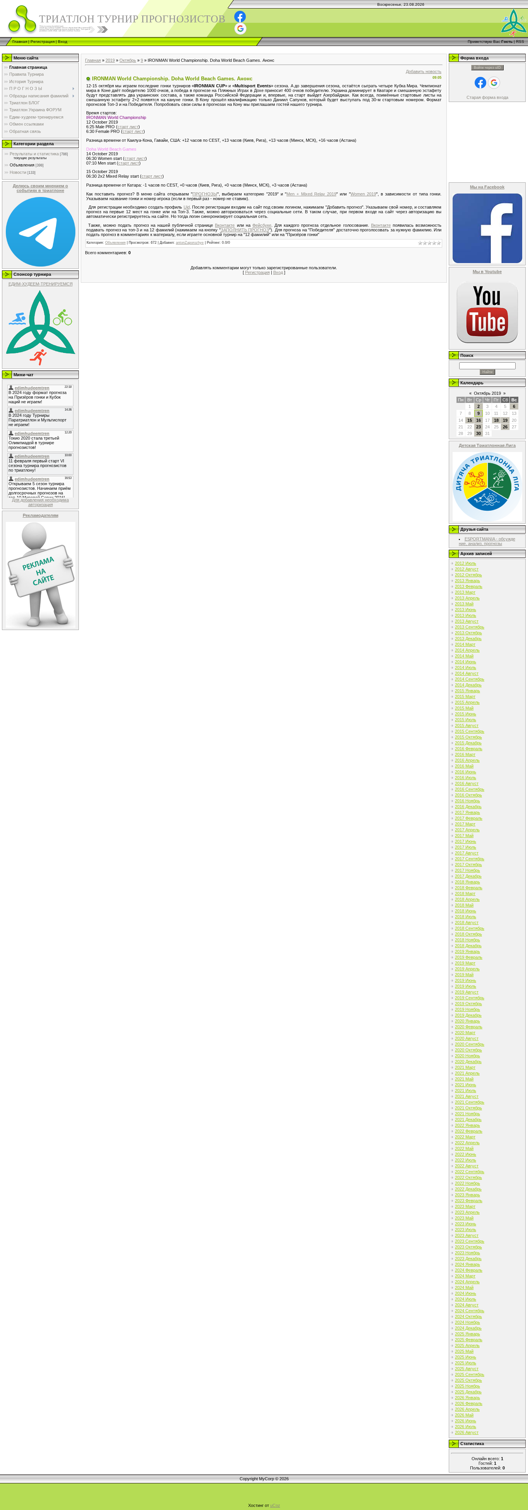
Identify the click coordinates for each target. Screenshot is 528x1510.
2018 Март (465, 893)
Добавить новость (423, 71)
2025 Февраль (468, 1339)
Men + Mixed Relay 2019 (311, 194)
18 (496, 420)
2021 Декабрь (468, 1119)
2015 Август (467, 725)
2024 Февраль (468, 1270)
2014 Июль (465, 667)
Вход (62, 41)
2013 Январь (467, 580)
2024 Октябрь (468, 1316)
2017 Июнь (465, 841)
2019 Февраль (468, 957)
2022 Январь (467, 1125)
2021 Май (464, 1079)
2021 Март (465, 1067)
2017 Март (465, 824)
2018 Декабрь (468, 945)
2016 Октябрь (468, 795)
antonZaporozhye (190, 243)
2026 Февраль (468, 1403)
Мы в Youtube (487, 271)
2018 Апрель (467, 899)
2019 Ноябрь (467, 1009)
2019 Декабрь (468, 1015)
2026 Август (467, 1432)
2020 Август (467, 1038)
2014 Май (464, 656)
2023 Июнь (465, 1223)
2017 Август (467, 853)
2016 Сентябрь (469, 789)
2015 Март (465, 696)
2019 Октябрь (468, 1003)
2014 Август (467, 673)
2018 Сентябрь (469, 928)
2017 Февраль (468, 818)
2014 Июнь (465, 661)
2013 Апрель (467, 598)
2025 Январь (467, 1334)
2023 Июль (465, 1229)
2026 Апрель (467, 1409)
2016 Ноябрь (467, 800)
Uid (187, 207)
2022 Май (464, 1148)
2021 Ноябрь (467, 1113)
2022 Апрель (467, 1142)
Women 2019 (363, 194)
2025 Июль (465, 1363)
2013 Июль (465, 615)
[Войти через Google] (240, 28)
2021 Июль (465, 1090)
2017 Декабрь (468, 876)
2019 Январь (467, 951)
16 (478, 420)
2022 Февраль (468, 1131)
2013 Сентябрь (469, 627)
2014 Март (465, 644)
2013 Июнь (465, 609)
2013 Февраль (468, 586)
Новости (18, 172)
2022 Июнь (465, 1154)
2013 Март (465, 592)
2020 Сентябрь (469, 1044)
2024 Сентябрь (469, 1310)
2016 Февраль (468, 748)
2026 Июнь (465, 1420)
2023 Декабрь (468, 1258)
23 (478, 427)
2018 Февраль (468, 887)
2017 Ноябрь (467, 870)
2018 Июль (465, 916)
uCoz (275, 1505)
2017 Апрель (467, 829)
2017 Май (464, 835)
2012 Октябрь (468, 574)
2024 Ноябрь (467, 1322)
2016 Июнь (465, 771)
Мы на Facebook (487, 187)
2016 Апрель (467, 760)
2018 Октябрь (468, 934)
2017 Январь (467, 812)
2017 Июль (465, 847)
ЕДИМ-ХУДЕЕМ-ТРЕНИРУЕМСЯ (41, 284)
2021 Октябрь (468, 1108)
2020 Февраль (468, 1026)
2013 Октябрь (468, 632)
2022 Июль (465, 1160)
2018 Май (464, 905)
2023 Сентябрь (469, 1241)
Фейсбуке (261, 225)
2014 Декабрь (468, 685)
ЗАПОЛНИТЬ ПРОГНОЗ (245, 230)
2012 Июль (465, 563)
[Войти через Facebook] (240, 16)
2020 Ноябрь (467, 1055)
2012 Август (467, 569)
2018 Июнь (465, 911)
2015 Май (464, 708)
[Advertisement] (140, 49)
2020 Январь (467, 1021)
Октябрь (127, 60)
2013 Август (467, 621)
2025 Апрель (467, 1345)
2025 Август (467, 1368)
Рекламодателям (40, 515)
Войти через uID (487, 68)
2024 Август (467, 1305)
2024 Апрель (467, 1281)
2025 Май (464, 1351)
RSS (520, 41)
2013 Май (464, 603)
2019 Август (467, 992)
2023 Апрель (467, 1212)
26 (505, 427)
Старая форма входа (487, 97)
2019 (110, 60)
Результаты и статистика (34, 153)
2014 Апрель (467, 650)
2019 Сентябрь (469, 997)
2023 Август (467, 1235)
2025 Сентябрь (469, 1374)
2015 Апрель (467, 702)
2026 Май (464, 1415)
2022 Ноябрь (467, 1183)
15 (469, 420)
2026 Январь (467, 1397)
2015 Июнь (465, 714)
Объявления (22, 165)
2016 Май (464, 766)
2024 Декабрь (468, 1328)
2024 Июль (465, 1299)
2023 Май (464, 1218)
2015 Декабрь (468, 743)
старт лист (128, 126)
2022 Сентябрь (469, 1171)
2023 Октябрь (468, 1247)
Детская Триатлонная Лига (487, 445)
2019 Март (465, 963)
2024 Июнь (465, 1293)
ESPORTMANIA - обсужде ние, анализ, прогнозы (487, 541)
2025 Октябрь (468, 1380)
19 (505, 420)
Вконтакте (225, 225)
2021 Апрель (467, 1073)
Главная (19, 41)
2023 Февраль (468, 1200)
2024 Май (464, 1287)
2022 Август (467, 1165)
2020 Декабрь (468, 1061)
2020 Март (465, 1032)
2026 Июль (465, 1426)
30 (478, 433)
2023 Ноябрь (467, 1252)
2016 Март (465, 754)
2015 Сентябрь (469, 731)
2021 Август (467, 1096)
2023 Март (465, 1206)
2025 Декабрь (468, 1391)
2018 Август (467, 922)
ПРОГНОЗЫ (204, 194)
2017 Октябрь (468, 864)
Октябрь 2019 (487, 393)
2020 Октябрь (468, 1050)
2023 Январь (467, 1194)
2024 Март (465, 1276)
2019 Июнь (465, 980)
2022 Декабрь (468, 1189)
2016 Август (467, 783)
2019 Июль (465, 986)
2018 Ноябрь (467, 940)
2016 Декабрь (468, 806)
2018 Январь (467, 882)
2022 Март (465, 1137)
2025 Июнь (465, 1357)
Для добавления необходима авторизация (40, 502)
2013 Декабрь (468, 638)
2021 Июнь (465, 1084)
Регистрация (43, 41)
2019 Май (464, 974)
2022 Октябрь (468, 1177)
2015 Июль (465, 719)
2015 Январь (467, 690)
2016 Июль (465, 777)
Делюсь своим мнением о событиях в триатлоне (40, 188)
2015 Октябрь (468, 737)
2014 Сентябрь (469, 679)
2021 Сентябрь (469, 1102)
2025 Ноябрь (467, 1386)
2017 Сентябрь (469, 858)
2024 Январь (467, 1264)
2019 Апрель (467, 968)
